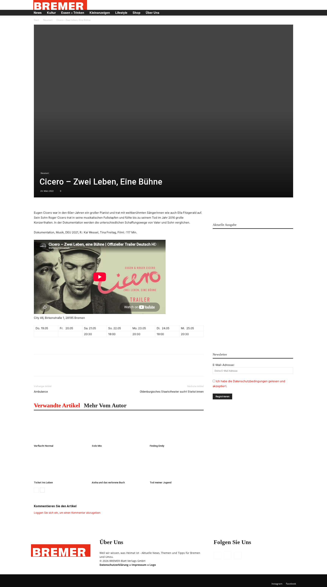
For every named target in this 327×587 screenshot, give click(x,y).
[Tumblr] (81, 368)
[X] (283, 13)
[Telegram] (90, 368)
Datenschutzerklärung (114, 565)
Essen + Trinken (72, 12)
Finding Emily (157, 445)
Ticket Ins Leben (43, 482)
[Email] (72, 368)
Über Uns (152, 12)
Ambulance (41, 391)
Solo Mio (97, 445)
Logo (152, 565)
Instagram (277, 583)
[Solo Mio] (119, 428)
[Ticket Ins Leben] (61, 465)
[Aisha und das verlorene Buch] (119, 465)
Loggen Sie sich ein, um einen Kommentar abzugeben (67, 512)
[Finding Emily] (177, 428)
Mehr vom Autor (105, 405)
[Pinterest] (46, 368)
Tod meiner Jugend (160, 482)
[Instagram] (277, 13)
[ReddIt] (64, 368)
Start (36, 20)
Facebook (291, 583)
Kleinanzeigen (100, 12)
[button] (291, 13)
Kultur (51, 12)
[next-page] (42, 490)
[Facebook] (270, 13)
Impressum (139, 565)
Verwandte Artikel (57, 405)
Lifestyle (121, 12)
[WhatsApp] (55, 368)
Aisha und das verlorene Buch (108, 482)
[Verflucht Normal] (61, 428)
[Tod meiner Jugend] (177, 465)
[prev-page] (36, 490)
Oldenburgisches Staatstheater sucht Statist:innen (172, 391)
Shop (136, 12)
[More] (99, 368)
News (38, 12)
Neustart (47, 20)
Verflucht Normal (43, 445)
